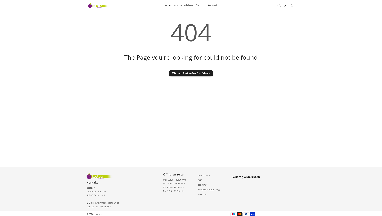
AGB (200, 180)
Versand (202, 194)
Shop (199, 5)
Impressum (204, 175)
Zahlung (202, 184)
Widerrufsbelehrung (209, 189)
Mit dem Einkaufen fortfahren (191, 73)
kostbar (98, 214)
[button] (279, 5)
